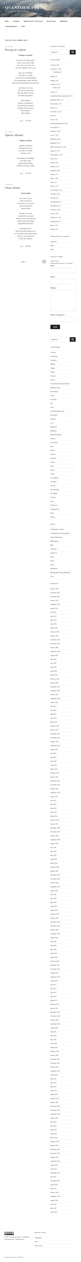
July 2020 (53, 847)
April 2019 (53, 906)
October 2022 (54, 742)
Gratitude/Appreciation (57, 123)
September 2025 (55, 604)
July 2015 (53, 1079)
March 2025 (54, 628)
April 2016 (53, 1043)
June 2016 (53, 1036)
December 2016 (55, 1012)
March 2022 (54, 769)
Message (53, 288)
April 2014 (53, 1134)
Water (52, 225)
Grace (52, 119)
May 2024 (53, 667)
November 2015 (55, 1063)
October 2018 (54, 930)
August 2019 (54, 891)
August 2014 (54, 1118)
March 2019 (54, 910)
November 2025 (55, 597)
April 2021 (53, 812)
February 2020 (54, 867)
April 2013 (53, 1169)
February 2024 (54, 679)
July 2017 (53, 985)
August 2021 (54, 797)
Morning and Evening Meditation (60, 572)
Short (52, 178)
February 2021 (54, 820)
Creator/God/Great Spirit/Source (60, 96)
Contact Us (53, 553)
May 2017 (53, 992)
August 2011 (54, 1185)
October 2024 (54, 648)
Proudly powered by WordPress (13, 1257)
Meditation (53, 139)
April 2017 (53, 996)
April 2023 (53, 718)
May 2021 (53, 808)
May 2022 (53, 761)
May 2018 (53, 949)
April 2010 (53, 1212)
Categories (16, 21)
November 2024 (55, 644)
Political (52, 166)
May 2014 (53, 1130)
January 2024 (54, 683)
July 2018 (53, 942)
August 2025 (54, 608)
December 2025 (55, 593)
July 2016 (53, 1032)
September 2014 (55, 1114)
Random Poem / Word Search (33, 21)
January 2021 (54, 824)
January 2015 (54, 1102)
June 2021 (53, 804)
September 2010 (55, 1196)
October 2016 (54, 1020)
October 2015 (54, 1067)
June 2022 (53, 757)
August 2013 (54, 1165)
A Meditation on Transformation (60, 533)
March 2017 (54, 1000)
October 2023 (54, 694)
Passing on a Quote (15, 49)
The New (53, 210)
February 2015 (54, 1098)
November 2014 (55, 1110)
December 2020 (55, 828)
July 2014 (53, 1122)
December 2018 (55, 922)
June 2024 (53, 663)
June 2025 (53, 616)
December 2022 (55, 734)
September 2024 (55, 651)
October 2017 (54, 973)
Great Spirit (53, 127)
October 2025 (54, 600)
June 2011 (53, 1189)
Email (52, 277)
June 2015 (53, 1083)
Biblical (52, 76)
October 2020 (54, 836)
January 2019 (54, 918)
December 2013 (55, 1149)
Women (52, 229)
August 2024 (54, 655)
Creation (52, 84)
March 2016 (54, 1047)
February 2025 (54, 632)
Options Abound (14, 135)
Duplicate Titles (55, 100)
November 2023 (55, 691)
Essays (52, 108)
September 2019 (55, 887)
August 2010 (54, 1200)
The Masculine (54, 202)
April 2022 (53, 765)
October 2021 (54, 789)
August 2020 (54, 843)
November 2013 (55, 1153)
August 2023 (54, 702)
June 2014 (53, 1126)
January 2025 (54, 636)
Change (52, 80)
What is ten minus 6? (57, 315)
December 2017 (55, 965)
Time (52, 214)
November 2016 (55, 1016)
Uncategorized (54, 221)
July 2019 (53, 894)
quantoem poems (25, 7)
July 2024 (53, 659)
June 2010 (53, 1204)
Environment (54, 104)
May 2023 (53, 714)
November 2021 (55, 785)
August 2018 (54, 938)
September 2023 (55, 698)
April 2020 (53, 859)
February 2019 (54, 914)
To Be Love (53, 217)
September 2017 (55, 977)
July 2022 (53, 753)
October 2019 (54, 883)
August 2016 (54, 1028)
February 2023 (54, 726)
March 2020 (54, 863)
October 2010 (54, 1192)
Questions (53, 170)
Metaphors (53, 143)
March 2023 (54, 722)
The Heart (53, 194)
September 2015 (55, 1071)
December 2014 (55, 1106)
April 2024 (53, 671)
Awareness (53, 69)
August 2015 (54, 1075)
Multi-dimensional (55, 147)
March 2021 (54, 816)
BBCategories (54, 541)
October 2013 (54, 1157)
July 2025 (53, 612)
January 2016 (54, 1055)
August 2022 (54, 749)
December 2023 (55, 687)
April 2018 (53, 953)
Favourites (53, 112)
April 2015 (53, 1091)
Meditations (64, 21)
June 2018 (53, 945)
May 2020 (53, 855)
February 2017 (54, 1004)
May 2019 (53, 902)
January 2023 (54, 730)
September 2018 (55, 934)
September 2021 (55, 793)
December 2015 (55, 1059)
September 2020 (55, 840)
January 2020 (54, 871)
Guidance (53, 131)
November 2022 (55, 738)
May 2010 (53, 1208)
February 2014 (54, 1141)
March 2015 (54, 1094)
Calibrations (38, 1238)
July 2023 (53, 706)
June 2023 (53, 710)
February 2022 (54, 773)
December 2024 (55, 640)
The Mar (53, 198)
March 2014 (54, 1138)
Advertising (56, 72)
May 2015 (53, 1087)
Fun (51, 115)
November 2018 (55, 926)
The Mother (53, 206)
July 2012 (53, 1177)
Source (52, 182)
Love (51, 135)
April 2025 (53, 624)
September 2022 (55, 746)
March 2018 (54, 957)
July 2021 (53, 800)
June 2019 (53, 898)
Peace (52, 159)
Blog (51, 545)
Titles (52, 249)
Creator (52, 92)
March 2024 (54, 675)
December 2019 (55, 875)
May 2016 (53, 1040)
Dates (52, 246)
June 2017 (53, 989)
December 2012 (55, 1173)
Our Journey (54, 155)
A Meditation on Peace (57, 529)
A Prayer (53, 65)
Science (52, 174)
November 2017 (55, 969)
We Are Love (39, 1246)
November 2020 (55, 832)
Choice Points (12, 187)
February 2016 (54, 1051)
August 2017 (54, 981)
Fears (36, 1242)
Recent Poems (51, 21)
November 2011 (55, 1181)
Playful (52, 163)
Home (7, 21)
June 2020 (53, 851)
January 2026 (54, 589)
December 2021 (55, 781)
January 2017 (54, 1008)
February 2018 (54, 961)
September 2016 (55, 1024)
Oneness (52, 151)
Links (23, 26)
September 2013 (55, 1161)
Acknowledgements (11, 26)
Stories (52, 186)
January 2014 (54, 1145)
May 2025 (53, 620)
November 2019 (55, 879)
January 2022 (54, 777)
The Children (54, 190)
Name (52, 266)
